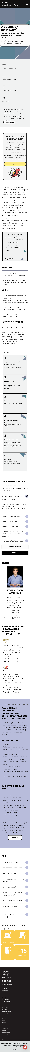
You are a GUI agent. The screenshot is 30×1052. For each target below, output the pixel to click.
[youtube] (8, 981)
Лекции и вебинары (6, 992)
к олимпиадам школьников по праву (15, 190)
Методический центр (6, 1011)
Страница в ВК (16, 615)
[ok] (5, 981)
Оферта (3, 1039)
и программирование (8, 942)
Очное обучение (5, 999)
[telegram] (10, 981)
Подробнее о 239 (8, 661)
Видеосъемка (4, 1009)
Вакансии (4, 1030)
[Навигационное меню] (27, 4)
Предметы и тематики (6, 994)
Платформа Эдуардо (6, 1013)
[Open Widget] (25, 1047)
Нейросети (7, 956)
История (22, 940)
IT (7, 940)
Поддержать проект (6, 1032)
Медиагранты (5, 1016)
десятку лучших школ (10, 654)
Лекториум (5, 2)
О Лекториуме (5, 1028)
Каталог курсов (5, 990)
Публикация (4, 1018)
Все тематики (22, 956)
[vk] (2, 981)
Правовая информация (7, 1034)
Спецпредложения (6, 1001)
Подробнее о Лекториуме (11, 692)
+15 (22, 950)
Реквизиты (4, 1022)
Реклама (3, 1020)
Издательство (5, 1007)
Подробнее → (10, 259)
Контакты (4, 1037)
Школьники (4, 997)
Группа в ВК (16, 618)
